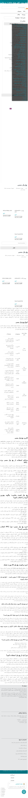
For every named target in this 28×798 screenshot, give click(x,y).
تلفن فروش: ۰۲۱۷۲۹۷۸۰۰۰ (22, 719)
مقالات (25, 86)
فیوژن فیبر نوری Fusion (20, 71)
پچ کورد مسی (22, 37)
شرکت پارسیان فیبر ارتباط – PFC (20, 24)
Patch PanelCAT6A (19, 234)
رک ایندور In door (21, 53)
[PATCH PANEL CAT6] (8, 201)
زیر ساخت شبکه (24, 745)
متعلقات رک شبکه (21, 56)
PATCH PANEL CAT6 (7, 210)
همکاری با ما (24, 100)
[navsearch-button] (26, 104)
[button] (18, 216)
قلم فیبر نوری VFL (21, 73)
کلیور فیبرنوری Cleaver (20, 74)
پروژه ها (25, 76)
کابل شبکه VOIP (24, 756)
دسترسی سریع (23, 739)
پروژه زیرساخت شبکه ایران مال (19, 78)
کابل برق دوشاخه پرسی (22, 26)
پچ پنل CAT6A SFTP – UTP (20, 278)
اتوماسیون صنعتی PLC (22, 759)
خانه (26, 188)
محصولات (25, 27)
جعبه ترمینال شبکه (22, 42)
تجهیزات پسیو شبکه (19, 188)
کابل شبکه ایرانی (22, 30)
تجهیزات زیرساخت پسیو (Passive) (19, 88)
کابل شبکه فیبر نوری (22, 33)
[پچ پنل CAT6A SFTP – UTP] (20, 201)
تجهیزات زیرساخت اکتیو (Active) (19, 95)
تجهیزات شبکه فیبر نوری (21, 93)
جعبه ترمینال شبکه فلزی (20, 44)
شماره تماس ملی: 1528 (22, 721)
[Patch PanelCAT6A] (20, 224)
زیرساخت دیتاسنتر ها (23, 748)
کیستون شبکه (22, 40)
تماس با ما (25, 96)
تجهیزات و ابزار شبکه (22, 57)
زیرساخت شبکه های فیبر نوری (21, 753)
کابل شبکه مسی (23, 31)
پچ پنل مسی (23, 38)
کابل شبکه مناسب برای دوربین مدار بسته (19, 742)
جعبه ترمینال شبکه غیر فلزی (19, 46)
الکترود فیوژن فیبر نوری (20, 63)
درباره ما (25, 98)
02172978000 (24, 679)
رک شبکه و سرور (22, 50)
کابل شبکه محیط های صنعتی (21, 750)
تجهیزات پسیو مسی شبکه (21, 35)
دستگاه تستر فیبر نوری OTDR (19, 69)
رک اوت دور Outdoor (21, 54)
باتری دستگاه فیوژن (21, 64)
